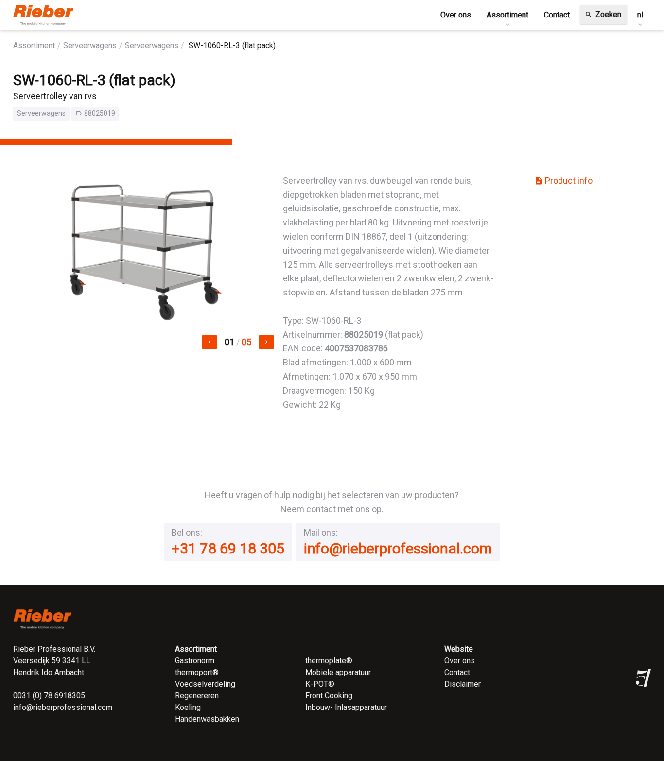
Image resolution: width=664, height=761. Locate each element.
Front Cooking (328, 695)
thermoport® (197, 672)
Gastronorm (194, 660)
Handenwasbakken (207, 719)
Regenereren (197, 695)
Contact (457, 672)
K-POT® (319, 684)
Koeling (188, 707)
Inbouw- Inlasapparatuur (346, 707)
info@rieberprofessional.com (398, 548)
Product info (563, 180)
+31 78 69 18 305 (228, 548)
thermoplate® (328, 660)
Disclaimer (462, 684)
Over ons (459, 660)
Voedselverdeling (205, 684)
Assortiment (34, 45)
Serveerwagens (90, 45)
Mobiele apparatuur (338, 672)
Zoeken (603, 14)
